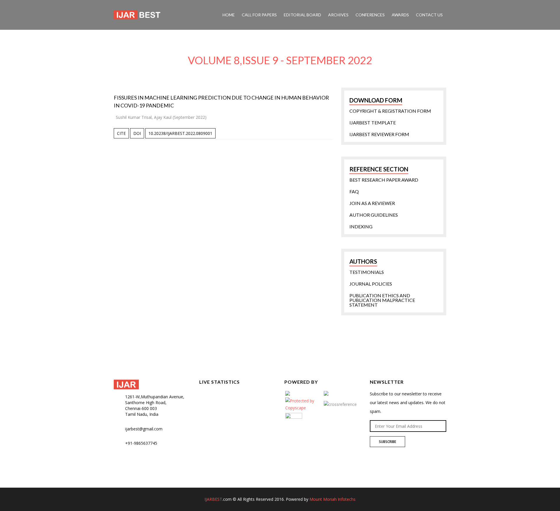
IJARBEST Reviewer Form (379, 134)
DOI (137, 133)
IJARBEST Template (372, 122)
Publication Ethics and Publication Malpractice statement (382, 300)
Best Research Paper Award (383, 180)
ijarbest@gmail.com (143, 429)
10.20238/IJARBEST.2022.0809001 (180, 133)
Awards (400, 14)
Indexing (360, 226)
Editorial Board (302, 14)
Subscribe (387, 441)
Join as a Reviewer (372, 203)
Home (229, 14)
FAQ (354, 191)
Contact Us (429, 14)
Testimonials (366, 272)
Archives (338, 14)
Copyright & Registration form (390, 111)
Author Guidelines (373, 215)
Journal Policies (370, 283)
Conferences (370, 14)
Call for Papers (259, 14)
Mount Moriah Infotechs (332, 499)
